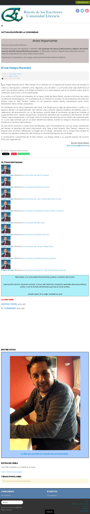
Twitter (82, 11)
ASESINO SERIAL (9, 304)
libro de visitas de (28, 175)
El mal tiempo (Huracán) (16, 67)
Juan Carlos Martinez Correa (48, 199)
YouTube (87, 11)
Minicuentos (13, 76)
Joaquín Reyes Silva (44, 246)
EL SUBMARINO (9, 308)
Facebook (77, 11)
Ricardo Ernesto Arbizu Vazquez (50, 211)
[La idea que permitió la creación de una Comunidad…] (45, 403)
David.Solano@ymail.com (77, 145)
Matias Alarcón (42, 235)
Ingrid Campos (42, 175)
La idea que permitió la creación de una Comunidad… (45, 454)
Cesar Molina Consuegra (11, 472)
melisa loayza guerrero (46, 258)
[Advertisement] (45, 329)
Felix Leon (40, 223)
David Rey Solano (16, 74)
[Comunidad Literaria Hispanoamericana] (32, 15)
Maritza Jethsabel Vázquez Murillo (51, 270)
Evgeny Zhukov (7, 175)
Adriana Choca (42, 187)
